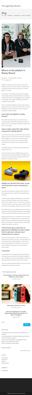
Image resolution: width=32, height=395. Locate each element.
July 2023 (4, 361)
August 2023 (4, 359)
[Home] (2, 15)
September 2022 (5, 363)
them (18, 97)
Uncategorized (7, 80)
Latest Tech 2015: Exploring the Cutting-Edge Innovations (14, 339)
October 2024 (5, 358)
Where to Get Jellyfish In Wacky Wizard (10, 343)
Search (3, 322)
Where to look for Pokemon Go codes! (10, 341)
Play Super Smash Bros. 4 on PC (16, 305)
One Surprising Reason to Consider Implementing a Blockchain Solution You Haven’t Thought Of (16, 313)
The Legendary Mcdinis (11, 6)
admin (5, 78)
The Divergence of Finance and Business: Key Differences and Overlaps (16, 276)
